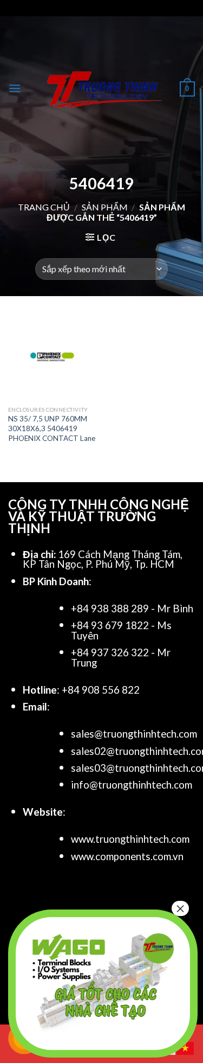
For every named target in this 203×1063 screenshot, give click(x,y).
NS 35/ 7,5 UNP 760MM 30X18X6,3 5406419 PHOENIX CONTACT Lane (51, 428)
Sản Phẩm (105, 207)
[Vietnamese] (185, 1047)
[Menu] (14, 88)
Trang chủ (44, 207)
